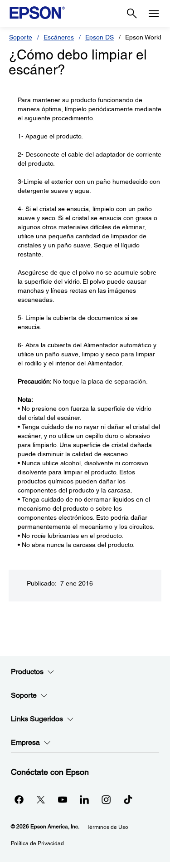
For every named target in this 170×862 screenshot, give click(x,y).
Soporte (20, 37)
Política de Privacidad (37, 843)
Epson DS (99, 37)
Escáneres (59, 37)
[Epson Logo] (37, 13)
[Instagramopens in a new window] (106, 799)
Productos (27, 671)
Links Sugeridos (37, 718)
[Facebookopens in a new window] (19, 799)
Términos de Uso (107, 827)
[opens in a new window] (128, 799)
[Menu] (153, 13)
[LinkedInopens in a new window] (84, 799)
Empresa (25, 742)
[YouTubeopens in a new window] (62, 799)
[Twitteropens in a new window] (41, 799)
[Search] (132, 13)
